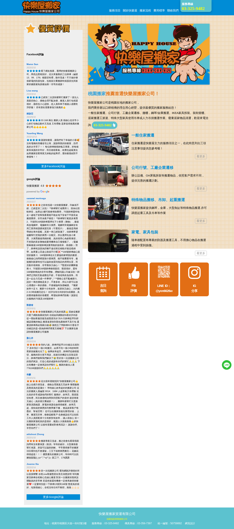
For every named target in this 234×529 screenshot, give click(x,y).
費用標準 (159, 10)
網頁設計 (190, 523)
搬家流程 (145, 10)
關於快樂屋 (130, 10)
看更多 (201, 156)
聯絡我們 (173, 10)
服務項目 (115, 10)
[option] (149, 54)
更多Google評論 (53, 497)
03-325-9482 (103, 125)
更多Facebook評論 (53, 166)
